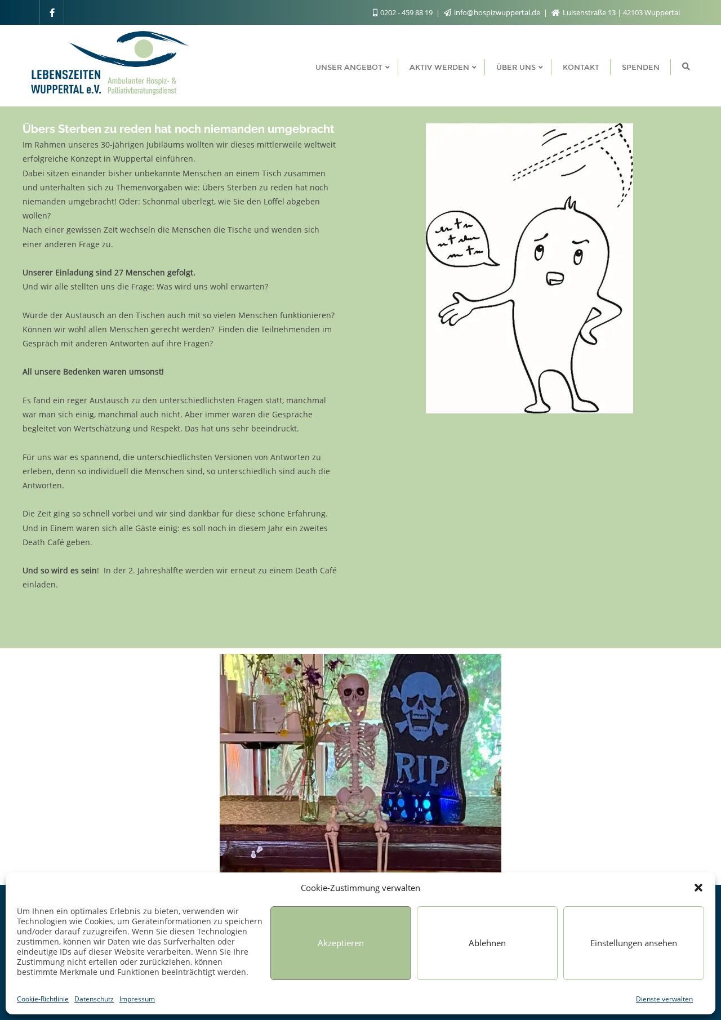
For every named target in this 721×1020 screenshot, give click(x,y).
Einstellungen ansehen (633, 942)
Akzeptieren (341, 942)
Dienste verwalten (664, 999)
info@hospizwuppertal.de (497, 12)
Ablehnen (487, 942)
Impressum (137, 999)
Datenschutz (94, 999)
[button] (698, 887)
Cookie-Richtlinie (43, 999)
